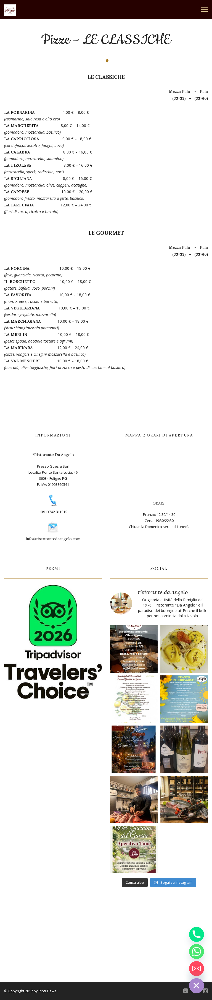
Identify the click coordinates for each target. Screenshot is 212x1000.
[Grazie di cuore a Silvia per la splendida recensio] (134, 649)
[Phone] (196, 934)
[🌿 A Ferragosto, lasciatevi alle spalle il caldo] (134, 699)
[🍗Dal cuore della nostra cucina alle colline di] (134, 799)
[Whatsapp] (196, 951)
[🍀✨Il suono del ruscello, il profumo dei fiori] (134, 849)
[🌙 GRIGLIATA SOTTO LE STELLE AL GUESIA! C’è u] (134, 749)
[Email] (196, 968)
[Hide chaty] (196, 985)
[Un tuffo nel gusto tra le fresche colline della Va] (184, 799)
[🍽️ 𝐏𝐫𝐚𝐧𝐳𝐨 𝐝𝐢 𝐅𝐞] (184, 699)
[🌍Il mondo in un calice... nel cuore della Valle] (184, 749)
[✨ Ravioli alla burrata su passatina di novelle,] (184, 649)
